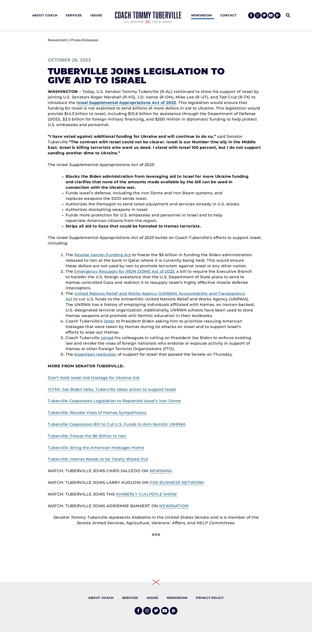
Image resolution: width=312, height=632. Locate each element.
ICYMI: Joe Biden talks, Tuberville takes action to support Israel (112, 389)
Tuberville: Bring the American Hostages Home (96, 447)
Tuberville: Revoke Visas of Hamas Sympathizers (97, 412)
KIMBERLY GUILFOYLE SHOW (146, 494)
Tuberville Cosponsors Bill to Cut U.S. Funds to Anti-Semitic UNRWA (117, 424)
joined (107, 337)
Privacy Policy (209, 598)
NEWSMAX (160, 471)
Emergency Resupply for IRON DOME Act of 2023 (124, 271)
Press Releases (84, 40)
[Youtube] (271, 15)
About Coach (45, 15)
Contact (228, 15)
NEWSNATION (173, 506)
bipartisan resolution (95, 354)
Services (74, 15)
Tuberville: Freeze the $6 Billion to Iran (87, 436)
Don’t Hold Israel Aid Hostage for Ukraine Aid (93, 377)
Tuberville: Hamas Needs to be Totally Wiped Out (98, 459)
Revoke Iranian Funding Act (102, 255)
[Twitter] (264, 15)
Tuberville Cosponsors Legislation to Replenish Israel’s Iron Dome (114, 401)
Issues (96, 15)
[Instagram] (258, 15)
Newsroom (201, 15)
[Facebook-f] (251, 15)
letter (109, 321)
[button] (287, 15)
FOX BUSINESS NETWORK (177, 482)
